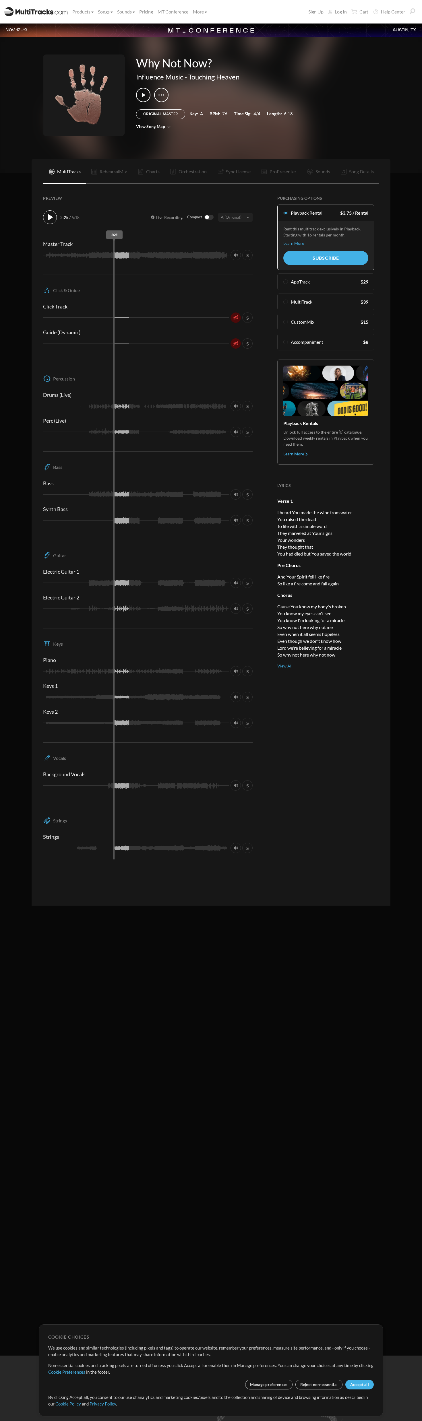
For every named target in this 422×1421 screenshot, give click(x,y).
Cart (363, 11)
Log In (341, 11)
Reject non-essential (319, 1384)
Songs (104, 11)
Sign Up (316, 11)
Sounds (124, 11)
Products (81, 11)
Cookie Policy (68, 1403)
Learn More (293, 243)
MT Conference (173, 11)
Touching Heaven (213, 77)
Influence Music (159, 77)
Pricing (146, 11)
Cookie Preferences (66, 1372)
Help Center (393, 11)
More (198, 11)
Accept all (359, 1384)
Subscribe (326, 258)
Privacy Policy (103, 1403)
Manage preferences (269, 1384)
